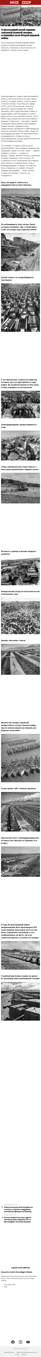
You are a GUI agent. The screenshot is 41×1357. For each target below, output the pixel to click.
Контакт (24, 1354)
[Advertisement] (20, 74)
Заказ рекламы (9, 1352)
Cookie (16, 1354)
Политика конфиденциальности (26, 1352)
